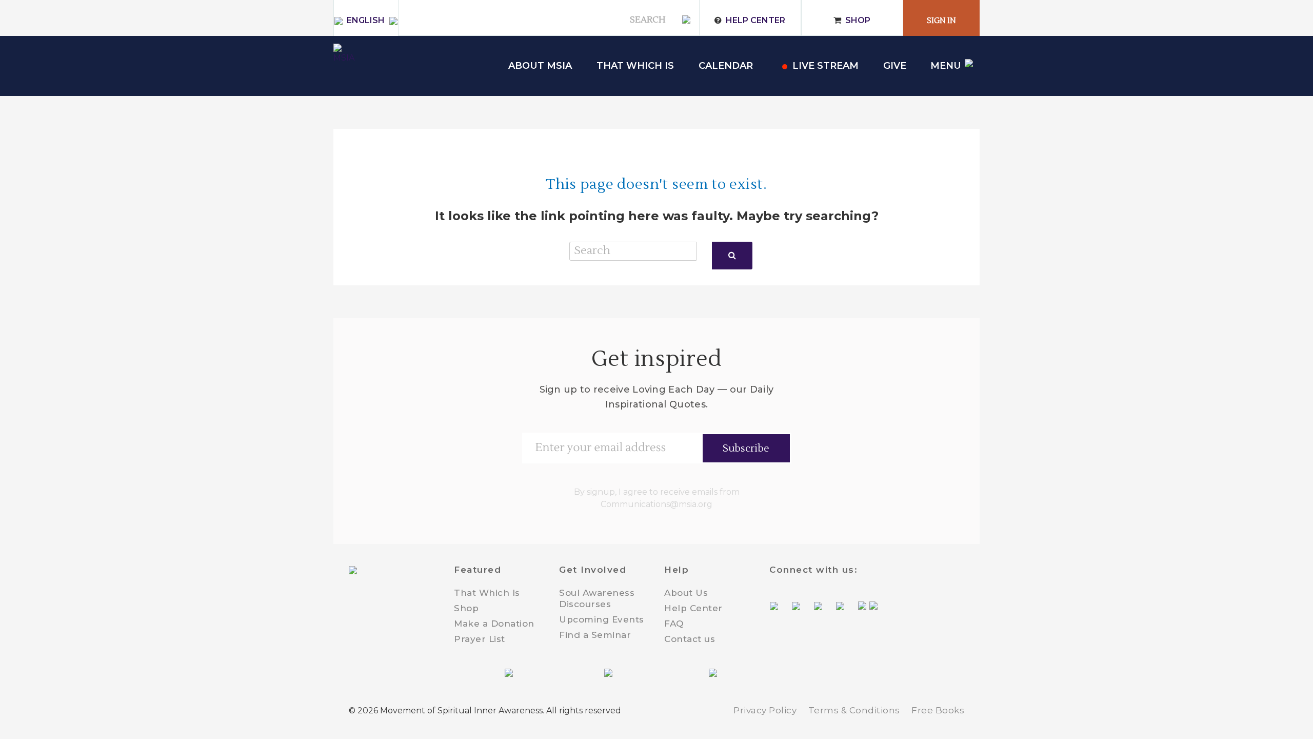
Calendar (726, 65)
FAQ (674, 623)
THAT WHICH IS (635, 65)
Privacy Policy (765, 710)
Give (894, 65)
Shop (857, 20)
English (366, 20)
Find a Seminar (595, 635)
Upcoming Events (601, 619)
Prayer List (479, 639)
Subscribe (746, 448)
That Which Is (487, 593)
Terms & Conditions (854, 710)
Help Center (755, 20)
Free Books (937, 710)
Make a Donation (494, 623)
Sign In (941, 21)
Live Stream (825, 65)
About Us (686, 593)
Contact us (689, 639)
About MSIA (540, 65)
